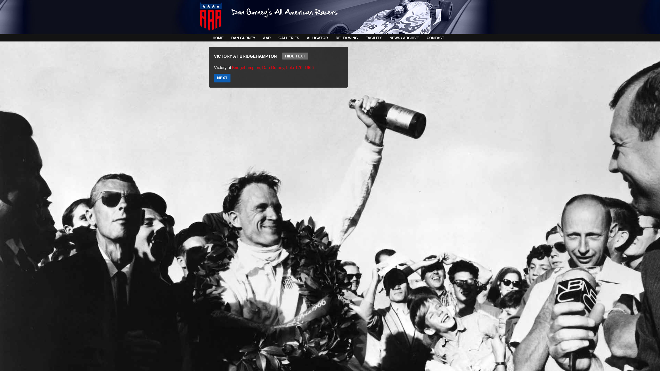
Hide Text (295, 56)
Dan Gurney (243, 38)
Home (218, 38)
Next (222, 78)
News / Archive (404, 38)
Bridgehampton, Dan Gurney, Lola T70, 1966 (273, 67)
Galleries (288, 38)
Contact (435, 38)
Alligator (317, 38)
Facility (374, 38)
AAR (267, 38)
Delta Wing (347, 38)
